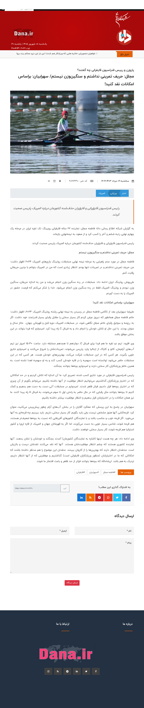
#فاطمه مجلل (109, 472)
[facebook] (96, 671)
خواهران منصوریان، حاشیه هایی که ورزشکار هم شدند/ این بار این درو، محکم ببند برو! (56, 53)
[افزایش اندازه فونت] (58, 181)
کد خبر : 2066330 (78, 181)
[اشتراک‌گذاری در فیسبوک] (126, 497)
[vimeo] (48, 671)
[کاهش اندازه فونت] (47, 181)
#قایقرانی (80, 472)
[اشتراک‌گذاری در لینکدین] (81, 497)
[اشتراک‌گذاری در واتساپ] (108, 497)
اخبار (124, 193)
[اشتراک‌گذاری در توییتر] (117, 497)
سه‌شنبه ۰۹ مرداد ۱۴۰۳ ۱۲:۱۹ (115, 181)
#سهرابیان (94, 472)
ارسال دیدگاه (72, 583)
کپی (64, 488)
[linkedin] (77, 671)
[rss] (58, 671)
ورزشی (113, 193)
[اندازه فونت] (53, 181)
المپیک (102, 193)
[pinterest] (67, 671)
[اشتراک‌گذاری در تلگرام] (99, 497)
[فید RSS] (90, 497)
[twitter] (86, 671)
